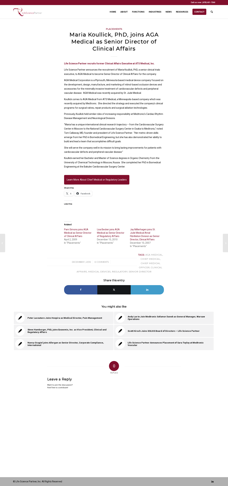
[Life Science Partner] (27, 12)
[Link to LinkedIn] (212, 481)
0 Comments (101, 262)
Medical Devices (99, 271)
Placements (114, 29)
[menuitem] (112, 12)
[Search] (211, 12)
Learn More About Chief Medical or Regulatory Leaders (97, 179)
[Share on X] (114, 289)
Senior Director (140, 271)
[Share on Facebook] (80, 289)
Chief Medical (150, 259)
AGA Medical (153, 254)
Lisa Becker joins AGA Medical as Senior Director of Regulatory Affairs (110, 232)
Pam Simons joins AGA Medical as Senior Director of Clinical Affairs (77, 232)
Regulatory (120, 271)
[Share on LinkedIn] (147, 289)
